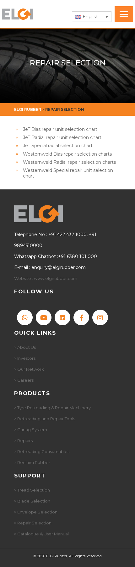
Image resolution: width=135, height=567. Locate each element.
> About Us (25, 347)
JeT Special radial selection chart (58, 145)
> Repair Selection (32, 522)
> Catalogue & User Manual (41, 533)
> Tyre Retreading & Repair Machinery (52, 407)
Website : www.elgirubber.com (45, 278)
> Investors (24, 358)
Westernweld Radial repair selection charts (69, 162)
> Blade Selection (32, 500)
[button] (91, 16)
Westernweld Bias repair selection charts (67, 154)
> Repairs (23, 440)
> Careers (24, 380)
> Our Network (29, 369)
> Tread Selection (32, 489)
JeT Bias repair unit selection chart (60, 129)
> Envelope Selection (35, 511)
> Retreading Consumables (41, 451)
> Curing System (30, 429)
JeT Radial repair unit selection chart (62, 137)
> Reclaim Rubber (32, 462)
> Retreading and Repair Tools (44, 418)
